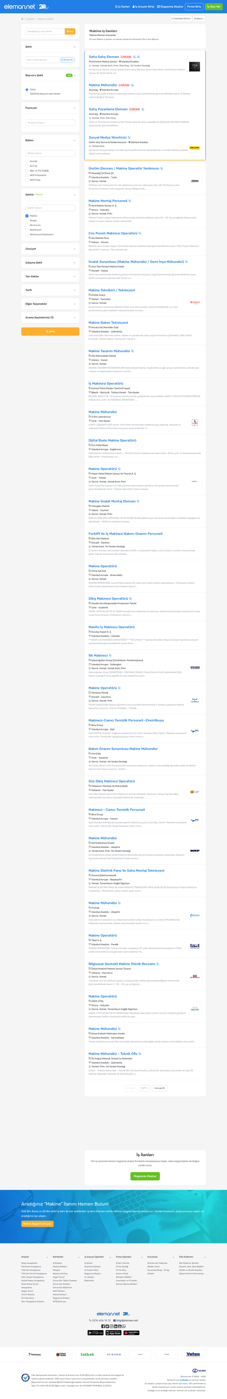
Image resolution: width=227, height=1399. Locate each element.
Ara (71, 31)
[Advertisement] (50, 365)
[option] (34, 1354)
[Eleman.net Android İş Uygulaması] (96, 1332)
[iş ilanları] (26, 6)
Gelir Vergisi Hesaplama (32, 1277)
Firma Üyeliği (122, 1266)
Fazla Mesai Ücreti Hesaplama (30, 1286)
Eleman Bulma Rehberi (126, 1284)
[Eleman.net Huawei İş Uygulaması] (131, 1332)
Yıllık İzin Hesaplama (30, 1270)
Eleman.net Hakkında (157, 1263)
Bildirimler (89, 1280)
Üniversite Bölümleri (62, 1287)
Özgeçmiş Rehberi (61, 1298)
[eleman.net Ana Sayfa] (22, 19)
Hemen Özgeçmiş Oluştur (37, 1223)
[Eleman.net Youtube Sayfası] (119, 1326)
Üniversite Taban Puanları (65, 1280)
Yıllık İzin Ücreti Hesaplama (34, 1273)
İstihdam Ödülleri (124, 1277)
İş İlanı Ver (214, 6)
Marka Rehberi (59, 1294)
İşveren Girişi (122, 1273)
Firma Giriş (194, 6)
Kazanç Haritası (60, 1273)
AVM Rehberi (59, 1291)
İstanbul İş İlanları (92, 1266)
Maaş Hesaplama (29, 1263)
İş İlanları (124, 6)
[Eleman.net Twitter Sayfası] (107, 1326)
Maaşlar (56, 1270)
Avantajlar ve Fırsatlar (126, 1280)
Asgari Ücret (27, 1291)
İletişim (151, 1273)
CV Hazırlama (27, 1298)
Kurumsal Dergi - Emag (158, 1270)
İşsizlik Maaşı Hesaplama (32, 1280)
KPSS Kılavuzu (59, 1301)
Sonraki (159, 1088)
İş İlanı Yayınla (122, 1263)
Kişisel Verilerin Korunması (191, 1273)
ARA (52, 331)
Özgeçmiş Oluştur (171, 6)
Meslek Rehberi (60, 1266)
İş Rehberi (57, 1263)
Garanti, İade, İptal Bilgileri (191, 1266)
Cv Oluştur (89, 1277)
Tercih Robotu (27, 1294)
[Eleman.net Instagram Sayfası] (111, 1326)
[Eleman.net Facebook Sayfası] (103, 1326)
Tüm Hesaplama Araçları (32, 1301)
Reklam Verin (154, 1266)
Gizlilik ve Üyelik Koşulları (190, 1270)
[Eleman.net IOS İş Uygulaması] (113, 1332)
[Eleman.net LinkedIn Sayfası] (115, 1326)
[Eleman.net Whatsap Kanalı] (124, 1326)
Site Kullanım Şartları (189, 1263)
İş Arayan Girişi (144, 6)
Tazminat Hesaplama (31, 1266)
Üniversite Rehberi (61, 1284)
